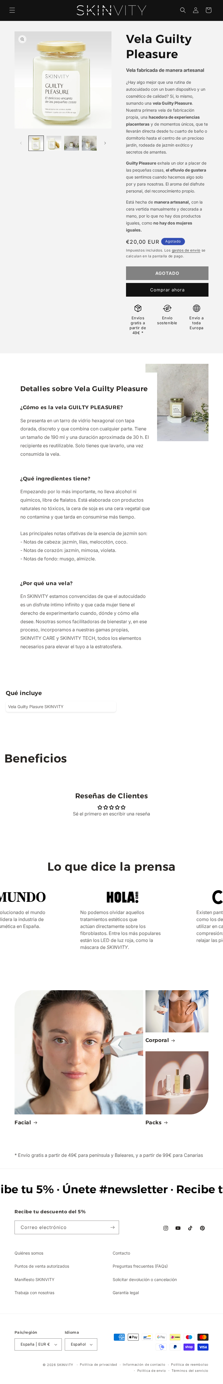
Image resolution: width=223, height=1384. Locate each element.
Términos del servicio (190, 1371)
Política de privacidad (98, 1364)
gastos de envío (186, 250)
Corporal (157, 1040)
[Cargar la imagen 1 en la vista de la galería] (36, 143)
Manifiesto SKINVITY (35, 1279)
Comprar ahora (167, 290)
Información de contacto (144, 1364)
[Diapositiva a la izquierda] (21, 143)
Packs (153, 1122)
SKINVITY (65, 1365)
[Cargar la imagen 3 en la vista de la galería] (71, 143)
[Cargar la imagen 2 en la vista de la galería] (53, 143)
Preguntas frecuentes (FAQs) (140, 1266)
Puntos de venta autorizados (42, 1266)
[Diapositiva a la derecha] (105, 143)
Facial (23, 1122)
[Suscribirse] (112, 1227)
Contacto (121, 1253)
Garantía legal (126, 1292)
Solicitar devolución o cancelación (145, 1279)
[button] (12, 10)
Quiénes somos (29, 1253)
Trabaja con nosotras (34, 1292)
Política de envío (151, 1371)
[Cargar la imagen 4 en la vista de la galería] (89, 143)
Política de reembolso (189, 1364)
